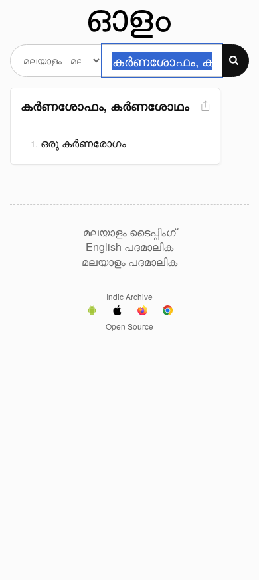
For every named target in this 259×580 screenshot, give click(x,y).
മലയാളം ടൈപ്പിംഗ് (129, 232)
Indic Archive (129, 296)
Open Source (129, 326)
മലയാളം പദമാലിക (129, 262)
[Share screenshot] (204, 106)
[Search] (235, 60)
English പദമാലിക (129, 247)
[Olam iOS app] (117, 312)
